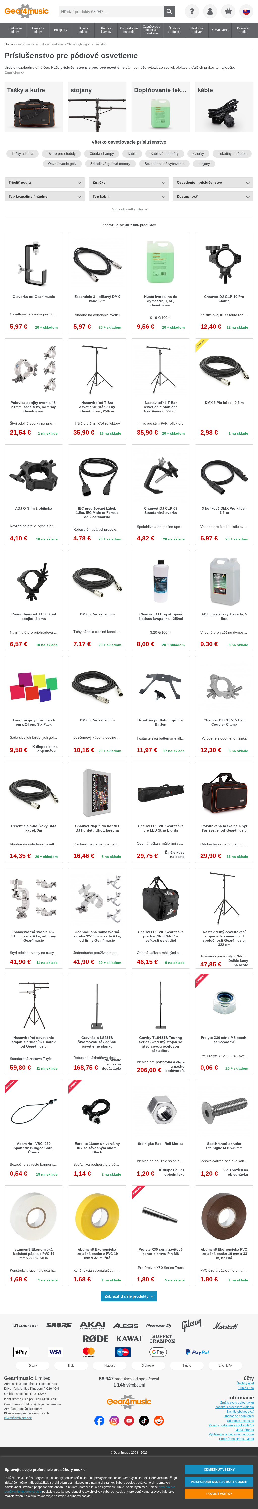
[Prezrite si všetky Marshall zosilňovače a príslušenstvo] (228, 1325)
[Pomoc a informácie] (192, 11)
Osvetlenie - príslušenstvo (199, 182)
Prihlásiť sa (246, 1388)
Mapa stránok (244, 1430)
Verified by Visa (236, 1352)
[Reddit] (159, 1424)
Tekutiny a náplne (232, 154)
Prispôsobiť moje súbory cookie (219, 1482)
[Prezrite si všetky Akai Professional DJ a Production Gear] (95, 1325)
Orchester (148, 1365)
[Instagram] (114, 1424)
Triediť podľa (20, 182)
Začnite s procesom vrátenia (234, 1407)
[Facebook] (99, 1424)
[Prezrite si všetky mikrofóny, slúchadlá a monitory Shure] (62, 1325)
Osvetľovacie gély (62, 164)
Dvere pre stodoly (61, 154)
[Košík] (228, 12)
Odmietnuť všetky (219, 1469)
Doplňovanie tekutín (163, 90)
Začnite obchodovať (240, 1411)
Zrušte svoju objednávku (237, 1402)
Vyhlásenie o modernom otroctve (231, 1434)
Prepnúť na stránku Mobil (236, 1439)
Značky (99, 182)
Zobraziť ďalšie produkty (126, 1296)
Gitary (33, 1365)
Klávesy (109, 1365)
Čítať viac (12, 73)
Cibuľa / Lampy (102, 154)
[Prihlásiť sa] (210, 11)
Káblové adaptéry (165, 154)
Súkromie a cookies (240, 1421)
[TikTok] (144, 1424)
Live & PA (225, 1365)
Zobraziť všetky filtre (127, 209)
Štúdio (186, 1365)
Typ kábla (101, 196)
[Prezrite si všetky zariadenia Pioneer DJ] (162, 1325)
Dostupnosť (187, 196)
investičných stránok (18, 1418)
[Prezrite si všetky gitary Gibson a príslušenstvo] (195, 1325)
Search (169, 11)
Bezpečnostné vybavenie (164, 164)
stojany (81, 90)
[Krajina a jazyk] (246, 11)
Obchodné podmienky (239, 1416)
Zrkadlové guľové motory (110, 164)
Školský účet (245, 1383)
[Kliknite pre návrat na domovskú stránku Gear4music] (27, 11)
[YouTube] (129, 1424)
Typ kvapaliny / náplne (28, 196)
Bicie (71, 1365)
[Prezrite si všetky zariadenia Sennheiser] (29, 1325)
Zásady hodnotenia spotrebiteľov (231, 1425)
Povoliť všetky (219, 1494)
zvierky (198, 154)
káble (205, 90)
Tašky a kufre (26, 90)
